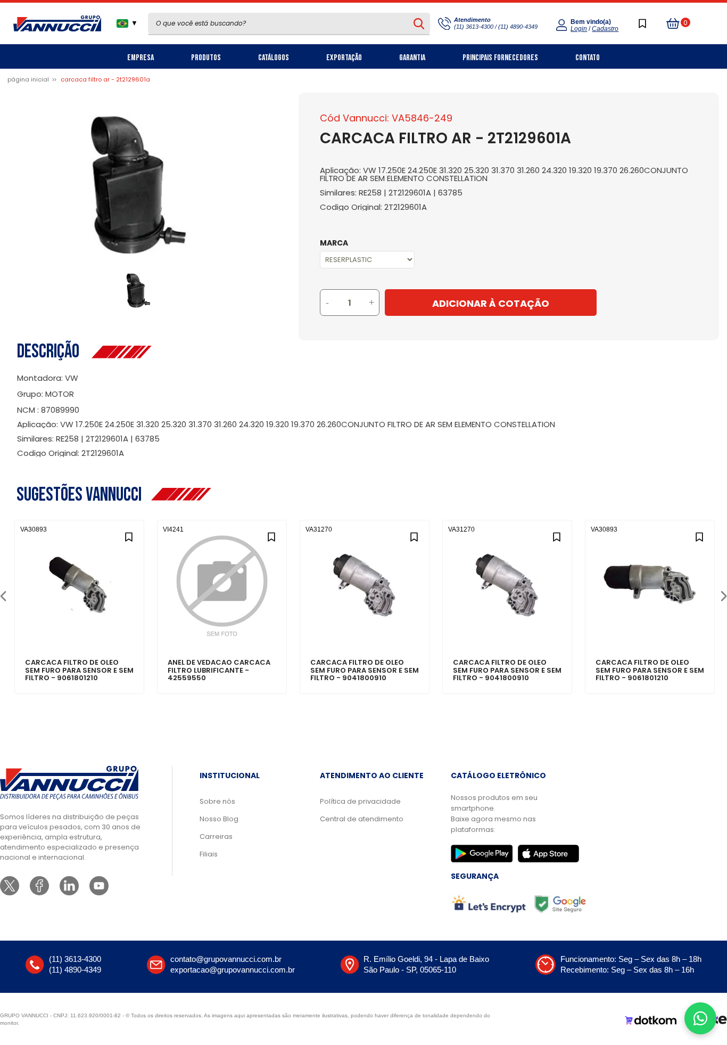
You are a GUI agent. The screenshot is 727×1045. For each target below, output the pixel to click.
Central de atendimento (361, 819)
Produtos (206, 58)
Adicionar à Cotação (490, 303)
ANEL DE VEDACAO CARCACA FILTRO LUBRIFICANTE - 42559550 (219, 670)
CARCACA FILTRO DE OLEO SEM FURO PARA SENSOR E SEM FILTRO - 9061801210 (79, 670)
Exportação (344, 58)
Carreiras (216, 836)
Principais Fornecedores (500, 58)
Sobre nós (217, 801)
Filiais (209, 854)
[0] (673, 23)
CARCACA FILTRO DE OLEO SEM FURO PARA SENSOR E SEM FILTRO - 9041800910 (364, 670)
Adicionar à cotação (80, 626)
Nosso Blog (219, 819)
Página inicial (28, 79)
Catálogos (273, 58)
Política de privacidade (360, 801)
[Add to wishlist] (128, 535)
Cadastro (605, 28)
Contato (587, 58)
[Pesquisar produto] (418, 23)
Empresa (140, 58)
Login (579, 28)
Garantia (412, 58)
